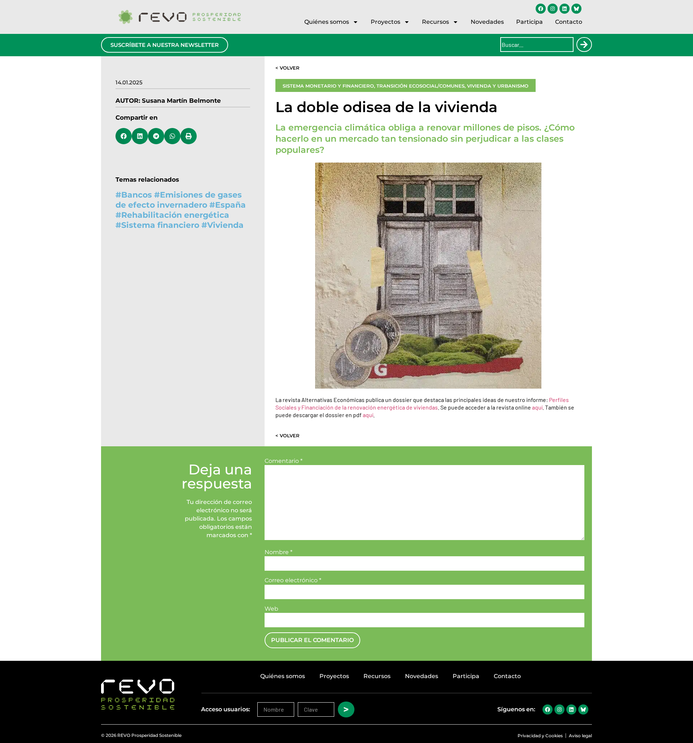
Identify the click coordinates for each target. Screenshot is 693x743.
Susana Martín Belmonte (181, 100)
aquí (537, 407)
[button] (124, 136)
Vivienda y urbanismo (497, 86)
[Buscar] (584, 44)
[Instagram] (553, 9)
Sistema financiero (160, 225)
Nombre (278, 552)
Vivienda (225, 225)
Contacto (568, 21)
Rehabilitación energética (175, 215)
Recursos (435, 21)
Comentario (283, 461)
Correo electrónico (293, 580)
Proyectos (385, 21)
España (230, 205)
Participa (529, 21)
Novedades (487, 21)
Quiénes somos (326, 21)
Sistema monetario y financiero (328, 86)
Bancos (136, 195)
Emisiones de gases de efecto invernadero (179, 200)
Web (271, 609)
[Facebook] (541, 9)
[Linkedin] (564, 9)
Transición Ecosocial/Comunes (420, 86)
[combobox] (537, 44)
